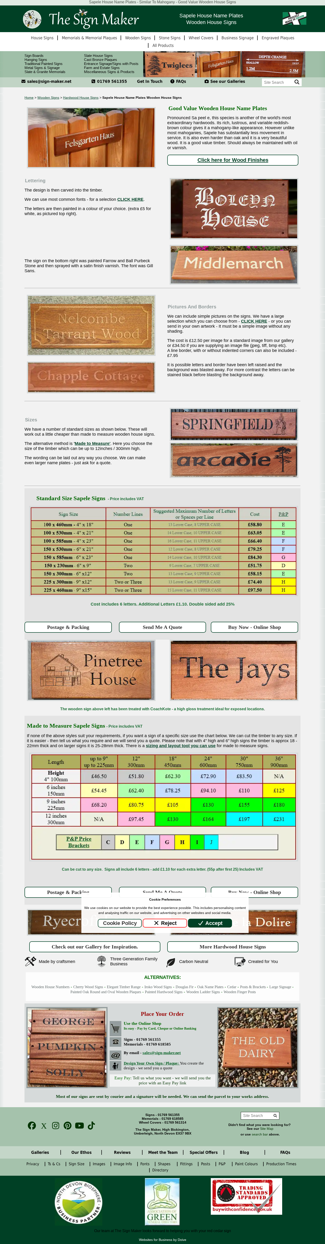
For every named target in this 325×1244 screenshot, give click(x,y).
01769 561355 (111, 81)
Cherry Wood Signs (88, 987)
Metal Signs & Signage (42, 68)
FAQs (180, 81)
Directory (161, 1170)
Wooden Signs (48, 97)
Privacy (33, 1164)
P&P (223, 1164)
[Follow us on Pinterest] (66, 1125)
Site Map (266, 1128)
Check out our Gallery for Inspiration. (95, 947)
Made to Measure (92, 443)
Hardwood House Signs (80, 97)
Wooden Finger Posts (240, 992)
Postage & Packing (68, 627)
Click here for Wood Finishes (232, 160)
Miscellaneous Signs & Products (109, 72)
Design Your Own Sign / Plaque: (152, 1063)
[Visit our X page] (42, 1125)
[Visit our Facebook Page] (30, 1125)
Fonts (145, 1164)
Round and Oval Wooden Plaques (115, 992)
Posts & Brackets (253, 987)
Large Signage (280, 987)
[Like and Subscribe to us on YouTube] (78, 1125)
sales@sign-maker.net (48, 81)
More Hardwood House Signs (233, 947)
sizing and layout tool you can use (181, 745)
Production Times (282, 1164)
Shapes (165, 1164)
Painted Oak (80, 992)
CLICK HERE (130, 199)
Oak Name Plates (210, 987)
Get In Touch (149, 81)
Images (100, 1164)
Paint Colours (247, 1164)
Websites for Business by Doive (162, 1240)
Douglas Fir (184, 987)
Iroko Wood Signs (158, 987)
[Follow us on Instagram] (54, 1125)
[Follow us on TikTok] (90, 1125)
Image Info (123, 1164)
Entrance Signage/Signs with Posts (111, 64)
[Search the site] (297, 82)
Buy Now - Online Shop (254, 627)
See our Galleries (227, 81)
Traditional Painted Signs (44, 64)
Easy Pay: (162, 1080)
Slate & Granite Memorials (45, 72)
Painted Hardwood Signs (163, 992)
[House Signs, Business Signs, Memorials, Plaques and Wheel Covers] (80, 19)
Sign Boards (34, 56)
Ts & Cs (55, 1164)
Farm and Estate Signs (102, 68)
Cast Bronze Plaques (100, 60)
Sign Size (77, 1164)
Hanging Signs (36, 60)
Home (29, 97)
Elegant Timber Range (124, 987)
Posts (206, 1164)
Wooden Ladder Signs (203, 992)
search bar (260, 1134)
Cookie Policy (120, 923)
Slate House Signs (98, 56)
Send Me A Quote (162, 627)
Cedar (231, 987)
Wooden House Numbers (50, 987)
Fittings (187, 1164)
